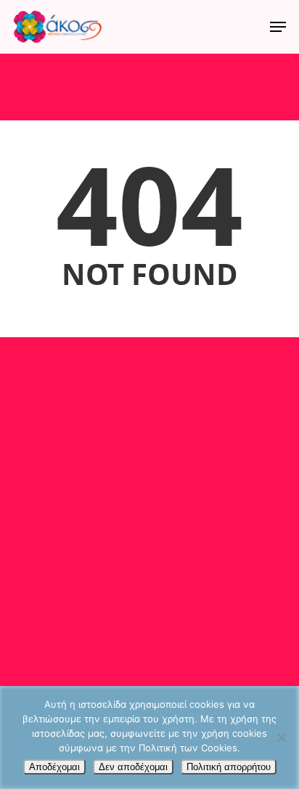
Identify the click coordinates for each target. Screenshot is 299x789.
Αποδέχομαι (54, 766)
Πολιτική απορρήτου (229, 766)
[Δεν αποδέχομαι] (281, 737)
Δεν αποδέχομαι (133, 766)
